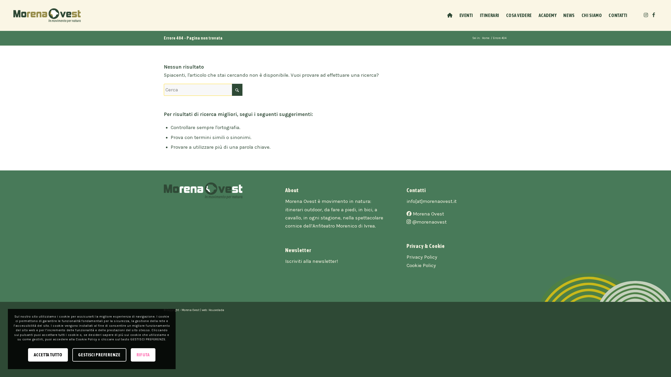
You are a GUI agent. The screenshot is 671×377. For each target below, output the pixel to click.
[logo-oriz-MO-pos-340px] (47, 15)
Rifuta (143, 354)
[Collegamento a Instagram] (646, 15)
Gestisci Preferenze (99, 354)
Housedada (216, 310)
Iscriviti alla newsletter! (311, 261)
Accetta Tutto (48, 354)
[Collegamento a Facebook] (654, 15)
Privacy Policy (422, 257)
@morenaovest (429, 222)
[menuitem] (450, 15)
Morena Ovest (428, 214)
